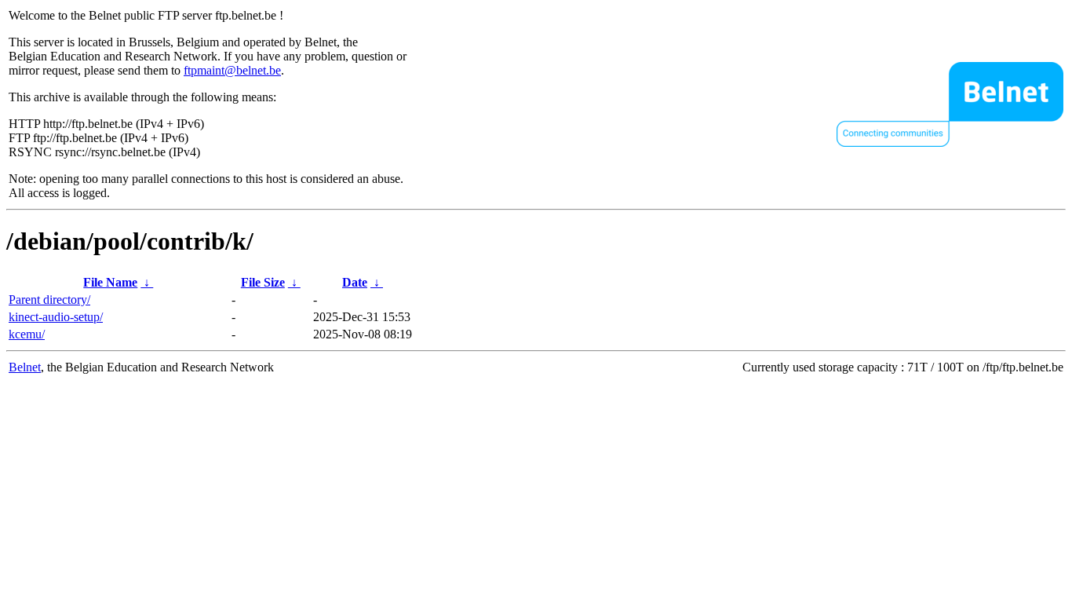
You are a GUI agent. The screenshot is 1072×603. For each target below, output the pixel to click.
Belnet (25, 367)
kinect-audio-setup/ (56, 316)
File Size (263, 282)
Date (354, 282)
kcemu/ (27, 334)
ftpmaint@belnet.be (232, 70)
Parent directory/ (49, 299)
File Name (110, 282)
